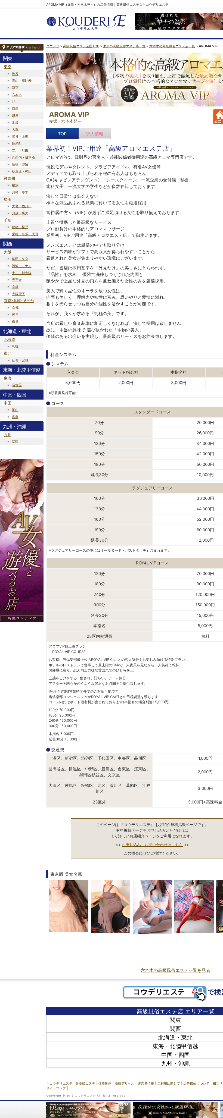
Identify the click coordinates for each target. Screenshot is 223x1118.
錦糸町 (17, 143)
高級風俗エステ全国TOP (81, 46)
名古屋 (17, 385)
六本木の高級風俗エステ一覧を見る (175, 970)
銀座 (15, 116)
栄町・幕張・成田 (25, 234)
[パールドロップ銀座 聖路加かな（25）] (194, 907)
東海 (7, 378)
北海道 (9, 339)
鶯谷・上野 (20, 136)
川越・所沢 (20, 213)
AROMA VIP (69, 114)
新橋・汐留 (20, 164)
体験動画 (105, 1083)
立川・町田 (20, 150)
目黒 (15, 108)
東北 (7, 353)
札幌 (15, 346)
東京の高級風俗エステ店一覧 (124, 46)
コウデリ (52, 46)
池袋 (15, 122)
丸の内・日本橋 (23, 157)
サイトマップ (56, 1088)
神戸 (15, 314)
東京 (7, 66)
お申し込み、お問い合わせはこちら (152, 844)
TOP (62, 133)
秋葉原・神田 (22, 171)
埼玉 (7, 199)
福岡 (15, 441)
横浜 (15, 185)
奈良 (15, 321)
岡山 (15, 410)
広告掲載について (196, 1083)
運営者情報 (146, 1083)
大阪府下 (18, 294)
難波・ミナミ (22, 266)
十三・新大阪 (22, 273)
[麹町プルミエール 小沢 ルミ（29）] (68, 907)
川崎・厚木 (20, 192)
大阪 (7, 252)
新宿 (15, 88)
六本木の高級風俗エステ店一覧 (172, 46)
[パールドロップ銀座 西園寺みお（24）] (152, 907)
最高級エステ (85, 1083)
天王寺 (17, 280)
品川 (15, 101)
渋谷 (15, 74)
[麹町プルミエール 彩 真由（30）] (110, 907)
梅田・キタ (20, 259)
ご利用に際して (168, 1083)
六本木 (17, 95)
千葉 (7, 220)
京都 (15, 308)
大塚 (15, 129)
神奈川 (9, 178)
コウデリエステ (60, 1083)
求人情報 (94, 133)
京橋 (15, 287)
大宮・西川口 (22, 206)
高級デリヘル (124, 1083)
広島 (15, 417)
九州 (7, 434)
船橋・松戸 (20, 227)
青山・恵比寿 (22, 80)
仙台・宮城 (20, 360)
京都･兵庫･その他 (19, 300)
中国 (7, 403)
